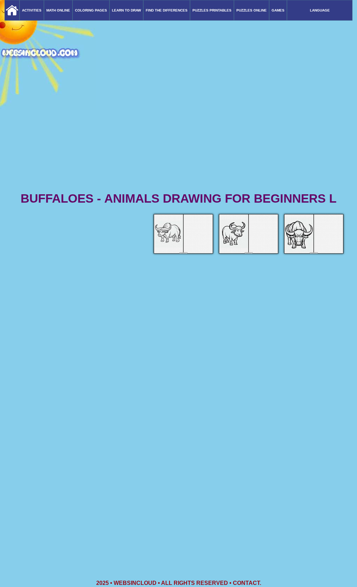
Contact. (247, 583)
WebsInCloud (135, 583)
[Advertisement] (178, 136)
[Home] (12, 10)
